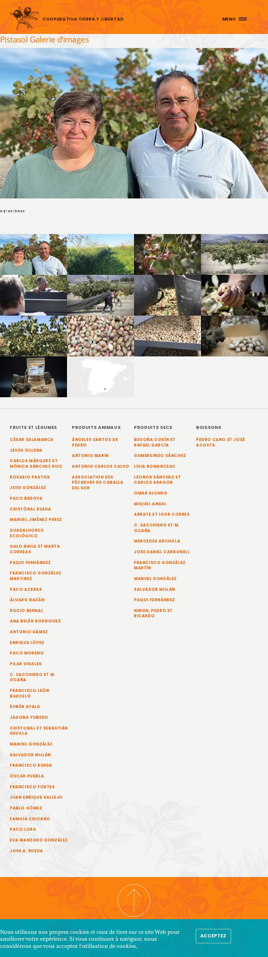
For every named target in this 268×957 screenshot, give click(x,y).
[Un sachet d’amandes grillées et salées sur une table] (33, 376)
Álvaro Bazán (27, 600)
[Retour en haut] (134, 900)
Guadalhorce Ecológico (27, 533)
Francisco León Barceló (29, 693)
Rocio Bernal (26, 610)
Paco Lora (23, 829)
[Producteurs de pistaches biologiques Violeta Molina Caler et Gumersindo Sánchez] (33, 254)
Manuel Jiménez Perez (36, 519)
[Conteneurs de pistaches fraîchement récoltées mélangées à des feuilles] (167, 295)
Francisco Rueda (31, 765)
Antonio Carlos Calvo (100, 466)
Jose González (28, 487)
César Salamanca (32, 439)
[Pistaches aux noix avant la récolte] (33, 336)
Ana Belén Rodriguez (35, 621)
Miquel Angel (150, 504)
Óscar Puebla (27, 776)
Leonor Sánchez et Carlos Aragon (157, 480)
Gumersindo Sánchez (160, 455)
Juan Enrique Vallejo (36, 797)
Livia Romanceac (155, 466)
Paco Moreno (27, 653)
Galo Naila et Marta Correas (35, 549)
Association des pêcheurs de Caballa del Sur (97, 483)
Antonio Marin (90, 455)
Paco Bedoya (26, 498)
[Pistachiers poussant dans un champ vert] (100, 254)
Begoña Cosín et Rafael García (155, 442)
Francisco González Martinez (35, 576)
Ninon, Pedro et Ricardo (153, 613)
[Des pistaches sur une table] (234, 336)
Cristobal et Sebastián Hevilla (39, 731)
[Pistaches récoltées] (100, 336)
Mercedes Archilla (157, 541)
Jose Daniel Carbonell (162, 552)
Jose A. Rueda (26, 851)
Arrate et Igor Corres (162, 514)
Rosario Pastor (30, 477)
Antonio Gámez (29, 632)
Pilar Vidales (26, 664)
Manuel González (31, 744)
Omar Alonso (151, 493)
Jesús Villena (26, 450)
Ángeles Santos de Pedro (95, 442)
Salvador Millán (30, 755)
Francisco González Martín (160, 565)
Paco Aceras (26, 589)
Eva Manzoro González (39, 840)
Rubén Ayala (25, 706)
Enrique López (27, 642)
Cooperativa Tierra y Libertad (83, 19)
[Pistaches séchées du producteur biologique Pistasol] (167, 336)
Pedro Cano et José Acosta (220, 442)
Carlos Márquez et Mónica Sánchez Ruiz (36, 463)
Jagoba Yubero (29, 717)
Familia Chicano (30, 819)
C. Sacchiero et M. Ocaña (33, 677)
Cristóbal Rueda (30, 509)
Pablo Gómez (26, 808)
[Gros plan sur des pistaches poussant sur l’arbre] (167, 254)
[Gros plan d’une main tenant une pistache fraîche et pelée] (234, 295)
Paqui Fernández (30, 562)
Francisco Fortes (32, 787)
